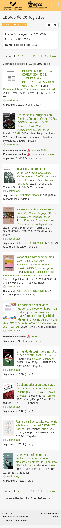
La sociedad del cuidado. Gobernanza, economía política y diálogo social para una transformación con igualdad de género (37, 312)
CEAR (16, 133)
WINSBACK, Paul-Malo (30, 261)
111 (40, 56)
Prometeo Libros (12, 89)
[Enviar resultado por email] (49, 25)
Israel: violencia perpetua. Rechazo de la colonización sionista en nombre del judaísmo (36, 458)
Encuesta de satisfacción (15, 516)
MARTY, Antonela (46, 176)
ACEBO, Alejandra (28, 122)
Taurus (44, 429)
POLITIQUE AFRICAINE (29, 243)
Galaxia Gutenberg (43, 359)
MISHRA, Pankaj (46, 355)
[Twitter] (55, 25)
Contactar (7, 513)
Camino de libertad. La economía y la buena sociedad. (36, 423)
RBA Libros (48, 395)
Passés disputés (27, 209)
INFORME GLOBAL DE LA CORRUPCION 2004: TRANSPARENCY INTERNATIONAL (37, 76)
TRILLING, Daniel (40, 172)
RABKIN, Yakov (26, 465)
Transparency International (39, 89)
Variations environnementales (35, 257)
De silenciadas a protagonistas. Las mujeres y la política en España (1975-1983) (36, 388)
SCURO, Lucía (18, 323)
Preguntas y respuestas (14, 520)
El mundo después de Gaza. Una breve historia (37, 353)
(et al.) (34, 85)
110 (33, 56)
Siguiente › (51, 56)
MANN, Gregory (36, 213)
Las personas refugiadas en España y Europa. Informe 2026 (36, 117)
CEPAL (15, 326)
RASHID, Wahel (35, 268)
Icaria (52, 465)
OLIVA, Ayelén (25, 176)
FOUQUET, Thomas (28, 264)
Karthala (29, 220)
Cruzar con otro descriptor (14, 25)
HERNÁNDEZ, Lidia (29, 129)
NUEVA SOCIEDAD (27, 195)
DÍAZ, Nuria (35, 126)
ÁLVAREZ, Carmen (40, 323)
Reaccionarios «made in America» (31, 170)
